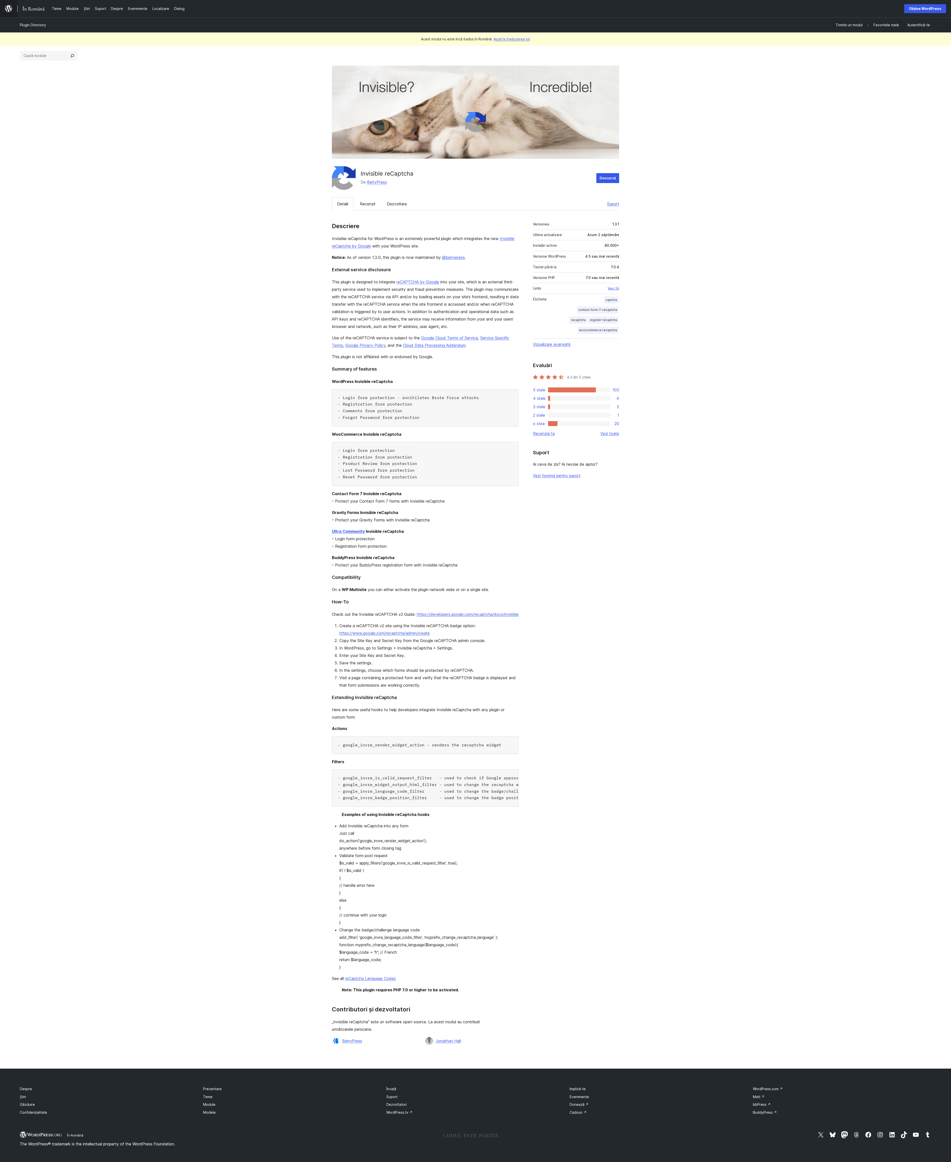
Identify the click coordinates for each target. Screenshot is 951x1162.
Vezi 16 (613, 288)
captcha (611, 300)
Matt (759, 1097)
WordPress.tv (399, 1112)
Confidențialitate (33, 1112)
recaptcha (578, 320)
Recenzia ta (544, 433)
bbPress (762, 1104)
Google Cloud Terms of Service (449, 337)
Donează (579, 1104)
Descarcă (608, 178)
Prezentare (212, 1089)
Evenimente (579, 1097)
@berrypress (453, 257)
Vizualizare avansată (551, 344)
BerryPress (377, 182)
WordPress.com (768, 1089)
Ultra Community (348, 531)
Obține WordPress (925, 8)
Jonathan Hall (448, 1040)
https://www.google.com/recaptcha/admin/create (384, 633)
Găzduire (27, 1104)
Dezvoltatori (396, 1104)
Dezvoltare (397, 203)
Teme (207, 1097)
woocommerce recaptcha (598, 330)
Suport (613, 203)
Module (209, 1104)
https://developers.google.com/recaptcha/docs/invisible (468, 614)
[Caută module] (72, 56)
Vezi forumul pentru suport (557, 475)
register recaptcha (603, 320)
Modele (209, 1112)
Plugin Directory (33, 25)
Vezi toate (609, 433)
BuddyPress (765, 1112)
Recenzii (367, 203)
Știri (23, 1097)
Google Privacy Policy (365, 345)
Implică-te (578, 1089)
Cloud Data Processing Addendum (434, 345)
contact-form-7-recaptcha (597, 310)
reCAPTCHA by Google (417, 281)
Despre (26, 1089)
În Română (75, 1135)
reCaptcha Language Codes (370, 978)
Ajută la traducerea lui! (512, 39)
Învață (391, 1089)
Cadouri (578, 1112)
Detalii (342, 203)
